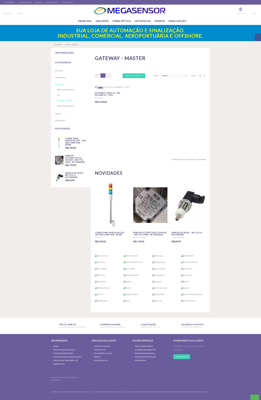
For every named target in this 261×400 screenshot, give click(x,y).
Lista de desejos (100, 360)
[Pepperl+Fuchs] (107, 288)
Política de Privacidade (63, 353)
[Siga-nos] (207, 378)
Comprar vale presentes (145, 350)
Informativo (140, 360)
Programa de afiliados (145, 353)
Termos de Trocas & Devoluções (67, 357)
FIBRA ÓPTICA (121, 20)
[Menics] (136, 281)
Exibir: (193, 75)
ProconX (99, 98)
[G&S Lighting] (164, 269)
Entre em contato (102, 346)
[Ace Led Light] (107, 256)
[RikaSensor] (164, 294)
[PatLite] (193, 281)
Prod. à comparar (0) (134, 75)
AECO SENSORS (139, 237)
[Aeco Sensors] (136, 256)
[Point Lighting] (164, 288)
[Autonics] (107, 262)
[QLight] (193, 288)
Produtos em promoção (145, 357)
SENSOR (160, 20)
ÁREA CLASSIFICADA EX (65, 90)
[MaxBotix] (107, 281)
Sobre (55, 346)
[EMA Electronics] (193, 262)
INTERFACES (143, 20)
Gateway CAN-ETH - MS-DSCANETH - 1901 (108, 94)
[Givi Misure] (193, 269)
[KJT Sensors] (164, 275)
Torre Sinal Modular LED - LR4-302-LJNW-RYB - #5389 (75, 141)
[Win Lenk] (164, 301)
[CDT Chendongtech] (136, 262)
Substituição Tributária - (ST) (65, 360)
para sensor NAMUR (65, 106)
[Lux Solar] (193, 275)
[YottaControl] (193, 301)
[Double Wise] (164, 262)
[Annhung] (164, 256)
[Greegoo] (107, 275)
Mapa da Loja (58, 364)
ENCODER (102, 20)
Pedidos (97, 357)
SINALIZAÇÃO (177, 20)
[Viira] (136, 301)
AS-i (58, 95)
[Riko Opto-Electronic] (193, 294)
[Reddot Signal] (136, 294)
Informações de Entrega (64, 350)
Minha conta (99, 350)
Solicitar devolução (103, 353)
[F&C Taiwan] (107, 269)
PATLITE (98, 237)
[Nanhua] (164, 281)
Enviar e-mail (182, 356)
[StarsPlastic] (107, 301)
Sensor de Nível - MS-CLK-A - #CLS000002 (75, 175)
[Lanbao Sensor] (136, 275)
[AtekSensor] (193, 256)
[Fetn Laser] (136, 269)
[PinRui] (136, 288)
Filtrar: (156, 75)
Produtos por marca (144, 346)
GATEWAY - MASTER (71, 44)
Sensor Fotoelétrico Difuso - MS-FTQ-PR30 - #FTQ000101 (75, 158)
